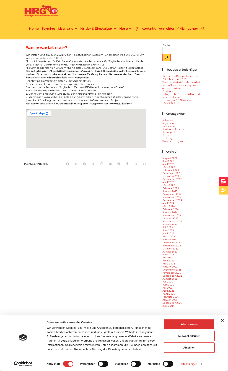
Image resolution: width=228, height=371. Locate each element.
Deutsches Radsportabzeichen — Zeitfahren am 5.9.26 (182, 77)
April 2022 (168, 260)
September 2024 (172, 200)
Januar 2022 (170, 266)
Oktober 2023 (170, 218)
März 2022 (168, 263)
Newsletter (169, 126)
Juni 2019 (168, 306)
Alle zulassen (189, 324)
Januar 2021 (169, 300)
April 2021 (168, 290)
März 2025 (168, 185)
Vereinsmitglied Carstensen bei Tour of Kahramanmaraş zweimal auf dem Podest (181, 85)
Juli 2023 (167, 227)
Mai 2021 (167, 287)
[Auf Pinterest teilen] (84, 164)
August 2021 (169, 278)
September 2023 (172, 221)
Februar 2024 (170, 209)
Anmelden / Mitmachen (178, 29)
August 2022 (169, 251)
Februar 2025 (170, 188)
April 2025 (168, 182)
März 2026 (168, 167)
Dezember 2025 (171, 173)
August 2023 (169, 224)
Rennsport (168, 132)
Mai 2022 (167, 257)
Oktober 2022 (170, 248)
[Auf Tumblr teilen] (127, 164)
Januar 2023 (170, 239)
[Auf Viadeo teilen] (135, 164)
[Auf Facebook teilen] (67, 164)
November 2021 (171, 272)
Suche (166, 45)
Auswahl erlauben (189, 335)
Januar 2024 (169, 212)
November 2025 (171, 176)
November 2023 (171, 215)
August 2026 (169, 158)
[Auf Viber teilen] (101, 164)
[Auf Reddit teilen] (118, 164)
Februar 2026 (170, 170)
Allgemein (168, 123)
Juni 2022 (168, 254)
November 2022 (171, 245)
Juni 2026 (168, 161)
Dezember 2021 (171, 269)
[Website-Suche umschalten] (203, 28)
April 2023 (168, 233)
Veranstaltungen (172, 141)
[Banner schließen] (222, 320)
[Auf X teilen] (76, 164)
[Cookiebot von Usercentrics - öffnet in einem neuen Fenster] (23, 364)
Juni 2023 (168, 230)
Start (165, 135)
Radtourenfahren (173, 129)
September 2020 (172, 303)
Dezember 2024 (171, 194)
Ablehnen (189, 347)
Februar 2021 (170, 297)
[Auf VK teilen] (110, 164)
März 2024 (168, 206)
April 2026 (168, 164)
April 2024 (168, 203)
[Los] (166, 57)
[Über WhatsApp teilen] (144, 164)
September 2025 (172, 179)
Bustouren (168, 91)
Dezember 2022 (172, 242)
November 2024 (171, 197)
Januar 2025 (169, 191)
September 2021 (172, 275)
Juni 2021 (168, 284)
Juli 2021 (167, 281)
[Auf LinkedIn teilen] (93, 164)
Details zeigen (188, 363)
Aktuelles (167, 120)
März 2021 (168, 293)
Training (167, 138)
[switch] (103, 364)
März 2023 (168, 236)
